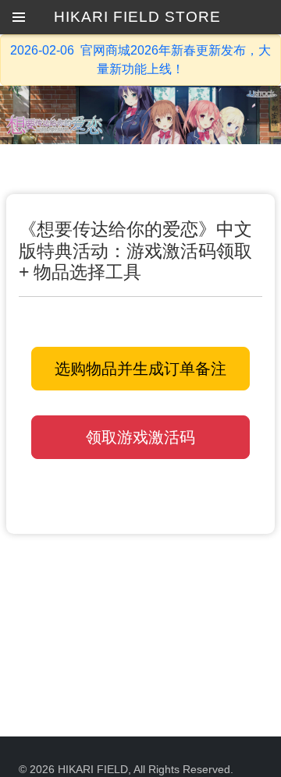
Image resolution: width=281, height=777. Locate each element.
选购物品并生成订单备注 (140, 368)
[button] (18, 17)
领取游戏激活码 (140, 437)
